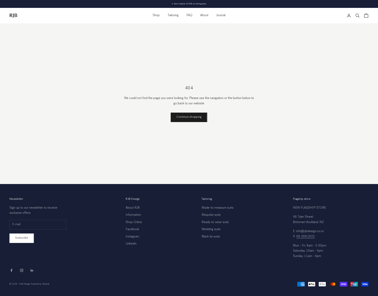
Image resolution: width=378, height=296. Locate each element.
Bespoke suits (211, 215)
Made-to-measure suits (217, 208)
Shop (156, 15)
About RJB (133, 208)
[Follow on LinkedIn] (32, 270)
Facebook (132, 229)
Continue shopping (188, 117)
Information (133, 215)
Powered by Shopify (40, 284)
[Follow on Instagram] (22, 270)
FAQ (189, 15)
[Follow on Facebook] (11, 270)
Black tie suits (211, 236)
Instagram (132, 236)
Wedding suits (211, 229)
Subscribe (21, 237)
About (204, 15)
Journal (220, 15)
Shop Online (134, 222)
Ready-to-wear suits (215, 222)
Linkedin (131, 244)
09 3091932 (305, 236)
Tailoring (173, 15)
